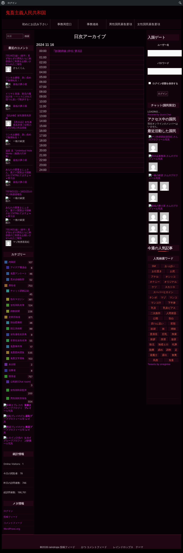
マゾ (163, 297)
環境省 (12, 376)
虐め (160, 349)
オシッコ (170, 276)
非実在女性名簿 (18, 340)
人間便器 (171, 313)
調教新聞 (15, 310)
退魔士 (153, 354)
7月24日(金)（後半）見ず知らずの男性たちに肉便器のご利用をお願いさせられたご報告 (18, 60)
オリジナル (170, 281)
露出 (164, 354)
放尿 (173, 339)
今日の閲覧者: (11, 473)
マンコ (173, 297)
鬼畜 (171, 360)
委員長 (153, 334)
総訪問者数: (10, 492)
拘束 (174, 334)
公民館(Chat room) (20, 381)
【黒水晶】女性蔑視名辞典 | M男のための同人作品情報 (19, 125)
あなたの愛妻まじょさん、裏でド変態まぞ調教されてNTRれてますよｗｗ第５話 (18, 173)
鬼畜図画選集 (17, 352)
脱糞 (151, 349)
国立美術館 (16, 328)
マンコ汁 (156, 302)
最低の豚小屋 (20, 84)
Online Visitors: (12, 463)
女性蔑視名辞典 (18, 334)
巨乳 (164, 334)
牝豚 (174, 344)
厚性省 (12, 285)
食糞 (174, 354)
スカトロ (170, 286)
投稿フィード (11, 516)
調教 (168, 349)
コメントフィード (13, 522)
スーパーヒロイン (163, 292)
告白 (171, 318)
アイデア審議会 (18, 267)
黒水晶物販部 (17, 279)
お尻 (172, 271)
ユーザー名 (163, 44)
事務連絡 (92, 24)
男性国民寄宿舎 (18, 398)
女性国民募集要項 (148, 24)
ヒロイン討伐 (27, 439)
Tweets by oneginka (159, 364)
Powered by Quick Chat (159, 114)
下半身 (171, 302)
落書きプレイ (27, 406)
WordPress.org (12, 528)
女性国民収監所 (18, 389)
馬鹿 (155, 360)
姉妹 (173, 328)
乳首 (153, 307)
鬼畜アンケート (18, 273)
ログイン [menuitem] (12, 2)
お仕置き (157, 271)
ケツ (154, 286)
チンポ (153, 297)
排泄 (163, 339)
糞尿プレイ (28, 428)
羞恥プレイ (28, 417)
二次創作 (155, 313)
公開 (155, 318)
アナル (155, 276)
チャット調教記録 (19, 290)
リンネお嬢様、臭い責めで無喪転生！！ (18, 79)
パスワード (163, 63)
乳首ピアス (169, 307)
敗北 (151, 344)
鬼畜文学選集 (17, 358)
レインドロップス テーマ (128, 547)
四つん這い (157, 323)
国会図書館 (16, 322)
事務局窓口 (64, 24)
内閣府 (12, 262)
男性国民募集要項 (120, 24)
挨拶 (152, 339)
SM (154, 265)
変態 (172, 323)
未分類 (12, 364)
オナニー (155, 281)
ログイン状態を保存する (165, 83)
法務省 (12, 370)
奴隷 (153, 328)
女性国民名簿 (17, 305)
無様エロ (163, 344)
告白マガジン (17, 298)
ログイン (8, 510)
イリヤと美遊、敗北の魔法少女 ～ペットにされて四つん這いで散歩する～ (19, 96)
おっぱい (170, 265)
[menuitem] (3, 3)
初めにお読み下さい (35, 24)
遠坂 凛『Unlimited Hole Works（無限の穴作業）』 (19, 153)
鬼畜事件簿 (16, 346)
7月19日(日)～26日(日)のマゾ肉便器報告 (19, 193)
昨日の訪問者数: (12, 482)
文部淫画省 (14, 317)
